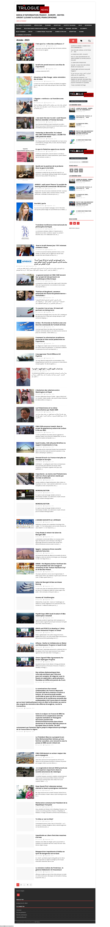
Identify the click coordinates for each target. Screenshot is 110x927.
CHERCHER (85, 162)
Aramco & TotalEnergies (45, 597)
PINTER (61, 28)
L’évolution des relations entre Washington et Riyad (47, 391)
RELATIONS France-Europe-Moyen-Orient (36, 28)
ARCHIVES (53, 28)
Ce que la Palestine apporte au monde (50, 149)
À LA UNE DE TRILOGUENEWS (23, 25)
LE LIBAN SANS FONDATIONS (78, 62)
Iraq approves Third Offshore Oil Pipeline (48, 355)
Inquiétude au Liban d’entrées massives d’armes (51, 836)
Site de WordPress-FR (21, 917)
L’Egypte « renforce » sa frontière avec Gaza (49, 100)
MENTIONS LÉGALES (74, 228)
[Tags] (81, 41)
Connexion (18, 910)
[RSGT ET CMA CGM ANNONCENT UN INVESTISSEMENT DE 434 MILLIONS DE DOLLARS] (72, 134)
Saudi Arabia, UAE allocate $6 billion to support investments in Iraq (51, 444)
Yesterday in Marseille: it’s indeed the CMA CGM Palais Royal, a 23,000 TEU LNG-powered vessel (51, 135)
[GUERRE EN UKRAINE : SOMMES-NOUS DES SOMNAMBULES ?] (72, 111)
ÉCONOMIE (48, 25)
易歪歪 (1, 926)
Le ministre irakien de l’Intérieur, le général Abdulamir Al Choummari (49, 869)
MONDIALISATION (42, 490)
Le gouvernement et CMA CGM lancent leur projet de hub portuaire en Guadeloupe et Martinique (51, 277)
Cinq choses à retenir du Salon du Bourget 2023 (48, 534)
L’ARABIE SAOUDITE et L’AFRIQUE (48, 520)
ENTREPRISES (88, 25)
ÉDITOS (30, 31)
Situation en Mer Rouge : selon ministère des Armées (49, 78)
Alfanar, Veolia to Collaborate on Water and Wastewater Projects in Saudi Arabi (51, 644)
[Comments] (89, 41)
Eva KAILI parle (40, 203)
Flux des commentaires (21, 914)
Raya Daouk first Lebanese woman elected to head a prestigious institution (51, 787)
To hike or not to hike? (44, 819)
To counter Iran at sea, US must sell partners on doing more (49, 309)
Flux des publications (21, 912)
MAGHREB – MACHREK (71, 28)
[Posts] (73, 41)
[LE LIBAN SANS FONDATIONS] (72, 143)
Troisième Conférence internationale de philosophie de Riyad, (51, 226)
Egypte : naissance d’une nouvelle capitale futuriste (48, 550)
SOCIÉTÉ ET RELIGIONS (69, 25)
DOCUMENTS (83, 28)
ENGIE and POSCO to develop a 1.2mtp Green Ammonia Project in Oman (50, 629)
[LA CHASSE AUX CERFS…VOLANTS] (72, 126)
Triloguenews (50, 46)
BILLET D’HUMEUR (20, 31)
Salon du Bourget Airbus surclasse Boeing (49, 583)
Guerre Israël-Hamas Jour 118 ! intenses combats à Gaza (51, 246)
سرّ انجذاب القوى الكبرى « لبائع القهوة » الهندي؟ (47, 369)
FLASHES (81, 31)
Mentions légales (20, 890)
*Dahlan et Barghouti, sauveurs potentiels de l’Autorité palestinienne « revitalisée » (51, 293)
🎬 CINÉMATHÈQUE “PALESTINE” (43, 31)
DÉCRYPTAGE (72, 31)
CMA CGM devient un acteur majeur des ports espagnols (51, 754)
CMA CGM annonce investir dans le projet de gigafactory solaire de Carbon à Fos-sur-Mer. (51, 428)
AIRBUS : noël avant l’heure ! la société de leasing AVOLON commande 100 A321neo (51, 185)
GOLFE (80, 25)
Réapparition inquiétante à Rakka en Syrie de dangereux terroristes (50, 852)
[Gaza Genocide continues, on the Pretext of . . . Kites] (72, 119)
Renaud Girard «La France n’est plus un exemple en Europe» (51, 459)
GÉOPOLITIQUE (38, 25)
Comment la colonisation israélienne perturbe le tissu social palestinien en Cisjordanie (50, 339)
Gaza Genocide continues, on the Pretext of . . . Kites (84, 116)
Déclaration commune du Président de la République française (51, 804)
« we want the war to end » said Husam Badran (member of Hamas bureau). (51, 119)
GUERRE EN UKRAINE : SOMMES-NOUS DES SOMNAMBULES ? (84, 109)
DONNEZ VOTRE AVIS (60, 31)
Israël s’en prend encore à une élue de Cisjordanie (50, 66)
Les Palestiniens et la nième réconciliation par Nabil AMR (47, 409)
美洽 (13, 926)
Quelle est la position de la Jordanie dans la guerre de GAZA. (49, 167)
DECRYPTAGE (57, 25)
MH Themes (37, 922)
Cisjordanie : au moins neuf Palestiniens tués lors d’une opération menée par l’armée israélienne (51, 476)
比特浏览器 (9, 926)
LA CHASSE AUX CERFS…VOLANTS (79, 54)
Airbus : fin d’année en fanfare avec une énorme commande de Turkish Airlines (51, 324)
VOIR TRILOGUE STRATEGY (78, 101)
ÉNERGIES (18, 28)
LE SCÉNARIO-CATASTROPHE (23, 35)
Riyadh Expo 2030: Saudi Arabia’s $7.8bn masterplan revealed (51, 615)
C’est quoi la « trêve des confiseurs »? (50, 44)
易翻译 (4, 926)
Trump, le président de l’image (78, 85)
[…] (36, 87)
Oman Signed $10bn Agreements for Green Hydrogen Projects (49, 659)
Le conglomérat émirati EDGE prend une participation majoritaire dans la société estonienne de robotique (51, 770)
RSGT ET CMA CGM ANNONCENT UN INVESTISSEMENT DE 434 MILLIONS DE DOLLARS (81, 58)
